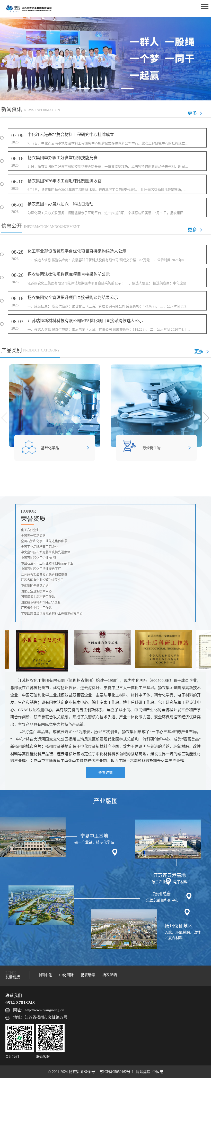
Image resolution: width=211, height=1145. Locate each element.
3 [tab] (112, 88)
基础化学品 (50, 448)
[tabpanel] (105, 58)
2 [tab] (98, 88)
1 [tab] (83, 88)
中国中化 (45, 975)
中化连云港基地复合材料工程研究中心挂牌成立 (71, 134)
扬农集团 (76, 1072)
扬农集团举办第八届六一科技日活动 (60, 204)
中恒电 (157, 1072)
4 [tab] (127, 88)
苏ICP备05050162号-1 (117, 1072)
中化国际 (66, 975)
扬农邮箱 (109, 975)
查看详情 (105, 772)
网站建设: (144, 1072)
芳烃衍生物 (152, 448)
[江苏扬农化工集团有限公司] (28, 8)
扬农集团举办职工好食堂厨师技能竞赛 (63, 158)
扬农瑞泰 (88, 975)
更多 (192, 113)
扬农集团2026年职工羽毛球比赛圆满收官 (65, 181)
